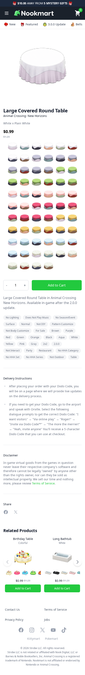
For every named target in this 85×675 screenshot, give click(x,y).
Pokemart (51, 639)
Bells (79, 24)
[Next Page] (77, 562)
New (12, 24)
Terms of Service (43, 483)
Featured (32, 24)
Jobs (47, 620)
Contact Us (12, 609)
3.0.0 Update (57, 24)
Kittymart (33, 639)
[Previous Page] (7, 562)
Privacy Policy (14, 620)
